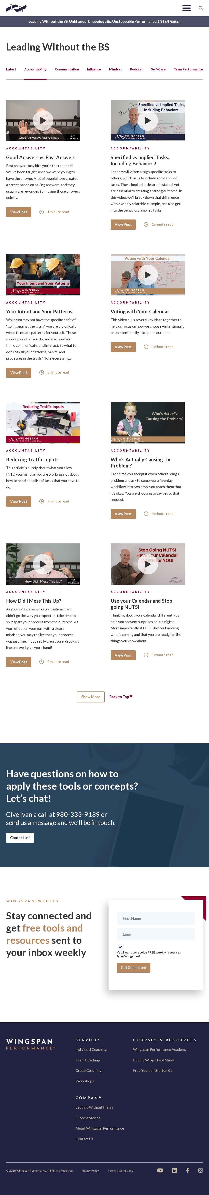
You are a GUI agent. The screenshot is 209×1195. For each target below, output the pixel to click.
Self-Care (158, 69)
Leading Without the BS (94, 1107)
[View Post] (43, 120)
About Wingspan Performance (100, 1128)
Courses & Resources (165, 1040)
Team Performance (188, 69)
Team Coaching (88, 1060)
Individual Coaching (91, 1049)
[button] (186, 8)
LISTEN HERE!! (169, 21)
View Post (18, 212)
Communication (67, 69)
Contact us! (20, 837)
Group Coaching (88, 1070)
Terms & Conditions (120, 1170)
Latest (11, 69)
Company (89, 1098)
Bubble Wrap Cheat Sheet (154, 1060)
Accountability (35, 69)
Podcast (136, 69)
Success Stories (88, 1118)
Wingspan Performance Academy (160, 1049)
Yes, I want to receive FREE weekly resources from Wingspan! (149, 954)
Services (88, 1040)
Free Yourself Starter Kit (152, 1070)
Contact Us (84, 1139)
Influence (94, 69)
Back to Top (119, 697)
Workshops (85, 1081)
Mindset (115, 69)
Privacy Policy (90, 1170)
